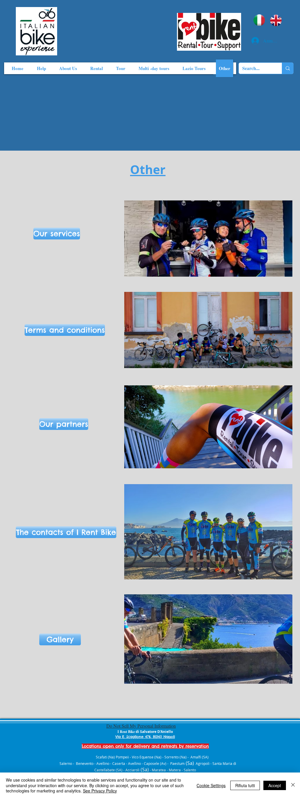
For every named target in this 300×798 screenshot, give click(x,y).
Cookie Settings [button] (211, 785)
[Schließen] (292, 785)
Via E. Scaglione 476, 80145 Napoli (145, 736)
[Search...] (287, 68)
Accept (274, 785)
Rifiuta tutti (245, 785)
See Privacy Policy (100, 791)
